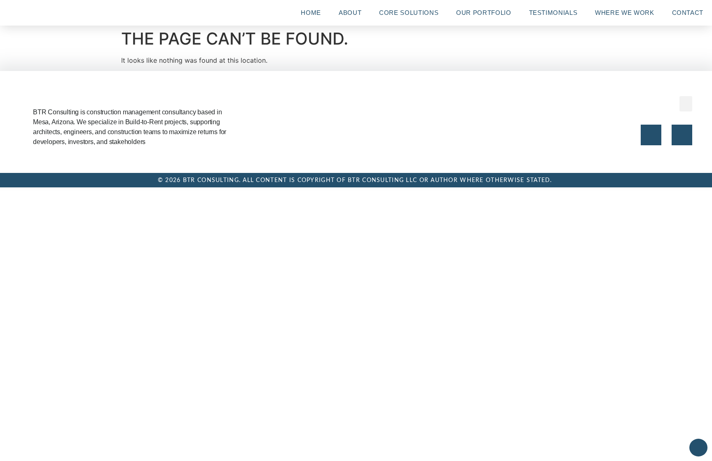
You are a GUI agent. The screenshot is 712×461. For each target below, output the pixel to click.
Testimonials (553, 12)
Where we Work (624, 12)
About (350, 12)
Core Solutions (408, 12)
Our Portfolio (483, 12)
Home (311, 12)
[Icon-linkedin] (682, 135)
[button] (686, 104)
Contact (687, 12)
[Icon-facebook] (651, 135)
